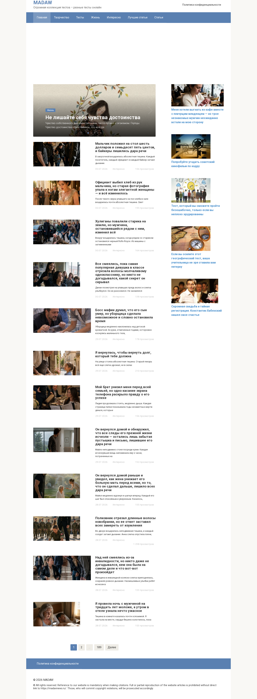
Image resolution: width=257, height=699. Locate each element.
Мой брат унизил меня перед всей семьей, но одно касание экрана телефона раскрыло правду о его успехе (123, 392)
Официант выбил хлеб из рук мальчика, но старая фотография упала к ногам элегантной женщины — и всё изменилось (124, 187)
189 (99, 647)
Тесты (80, 17)
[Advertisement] (128, 49)
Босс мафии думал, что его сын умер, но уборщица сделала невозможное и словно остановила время (124, 315)
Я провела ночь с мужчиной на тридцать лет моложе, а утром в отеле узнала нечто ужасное (122, 607)
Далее (112, 647)
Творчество (61, 17)
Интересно (114, 17)
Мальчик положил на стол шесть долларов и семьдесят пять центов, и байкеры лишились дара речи (125, 147)
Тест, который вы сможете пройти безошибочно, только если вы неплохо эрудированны (195, 210)
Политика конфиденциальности (201, 4)
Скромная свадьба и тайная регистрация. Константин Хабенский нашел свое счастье (196, 311)
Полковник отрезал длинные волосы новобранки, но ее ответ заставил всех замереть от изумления (125, 521)
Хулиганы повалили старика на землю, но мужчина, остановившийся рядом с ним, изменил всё (120, 226)
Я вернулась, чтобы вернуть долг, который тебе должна (123, 354)
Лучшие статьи (137, 17)
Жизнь (95, 17)
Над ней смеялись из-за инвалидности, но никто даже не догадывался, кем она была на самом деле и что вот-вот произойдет (122, 564)
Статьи (158, 17)
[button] (88, 133)
